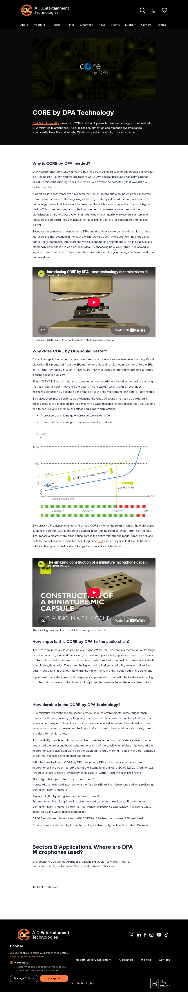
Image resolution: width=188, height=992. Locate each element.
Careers (146, 25)
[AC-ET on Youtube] (159, 935)
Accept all (54, 978)
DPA (100, 541)
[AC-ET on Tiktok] (166, 935)
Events (115, 25)
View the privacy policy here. (27, 956)
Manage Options (24, 978)
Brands (70, 25)
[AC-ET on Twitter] (131, 935)
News (102, 25)
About (24, 25)
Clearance (86, 25)
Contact (162, 25)
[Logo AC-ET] (48, 10)
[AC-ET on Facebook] (145, 935)
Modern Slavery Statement (93, 959)
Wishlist (146, 959)
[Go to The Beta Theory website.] (160, 983)
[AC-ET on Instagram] (151, 935)
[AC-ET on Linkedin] (138, 935)
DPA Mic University (45, 123)
